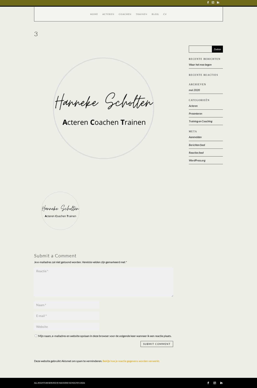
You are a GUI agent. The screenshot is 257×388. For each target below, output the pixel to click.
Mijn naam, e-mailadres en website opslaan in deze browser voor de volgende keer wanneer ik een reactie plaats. (105, 335)
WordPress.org (197, 160)
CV (165, 14)
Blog (155, 14)
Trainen (141, 14)
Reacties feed (196, 152)
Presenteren (195, 113)
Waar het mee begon (200, 64)
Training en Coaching (200, 121)
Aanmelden (195, 137)
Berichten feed (197, 144)
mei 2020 (194, 90)
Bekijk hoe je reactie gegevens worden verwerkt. (131, 361)
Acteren (108, 14)
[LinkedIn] (218, 3)
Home (94, 14)
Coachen (125, 14)
